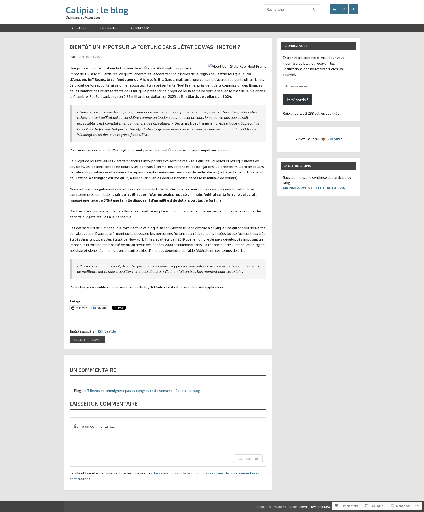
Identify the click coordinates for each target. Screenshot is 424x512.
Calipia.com (139, 28)
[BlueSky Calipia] (353, 9)
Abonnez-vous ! (296, 46)
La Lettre (78, 28)
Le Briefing (107, 28)
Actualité (79, 339)
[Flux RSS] (344, 9)
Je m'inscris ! (297, 99)
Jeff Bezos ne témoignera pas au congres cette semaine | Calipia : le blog (141, 390)
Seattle (110, 331)
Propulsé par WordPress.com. (277, 506)
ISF (100, 331)
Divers (96, 339)
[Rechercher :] (292, 9)
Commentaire (248, 458)
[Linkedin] (334, 9)
